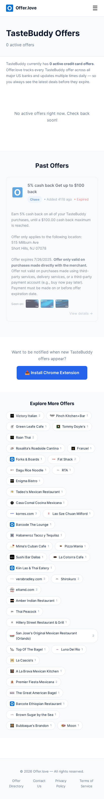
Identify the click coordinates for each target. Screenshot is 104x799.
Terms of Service (86, 783)
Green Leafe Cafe (31, 426)
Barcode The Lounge (33, 525)
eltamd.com (26, 590)
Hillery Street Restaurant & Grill (41, 622)
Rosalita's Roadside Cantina (38, 448)
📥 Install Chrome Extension (52, 372)
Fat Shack (67, 459)
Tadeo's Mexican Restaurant (39, 492)
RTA (66, 470)
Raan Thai (25, 437)
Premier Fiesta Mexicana (36, 682)
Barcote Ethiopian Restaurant (40, 704)
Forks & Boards (29, 459)
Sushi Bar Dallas (29, 557)
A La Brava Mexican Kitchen (39, 671)
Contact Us (39, 783)
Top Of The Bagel (30, 649)
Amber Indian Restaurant (36, 600)
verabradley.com (30, 579)
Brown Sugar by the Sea (36, 715)
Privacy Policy (60, 783)
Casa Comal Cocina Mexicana (40, 503)
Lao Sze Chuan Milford (71, 514)
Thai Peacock (27, 611)
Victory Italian (28, 416)
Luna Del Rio (72, 649)
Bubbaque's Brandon (33, 726)
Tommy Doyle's (75, 426)
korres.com (26, 514)
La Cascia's (26, 660)
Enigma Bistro (28, 481)
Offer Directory (16, 783)
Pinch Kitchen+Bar (72, 416)
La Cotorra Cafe (72, 557)
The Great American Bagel (37, 693)
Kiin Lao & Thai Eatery (34, 568)
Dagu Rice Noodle (31, 470)
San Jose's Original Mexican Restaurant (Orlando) (55, 635)
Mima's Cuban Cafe (32, 546)
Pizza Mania (75, 546)
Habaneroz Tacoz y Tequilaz (39, 535)
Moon (73, 726)
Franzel (84, 448)
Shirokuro (70, 579)
